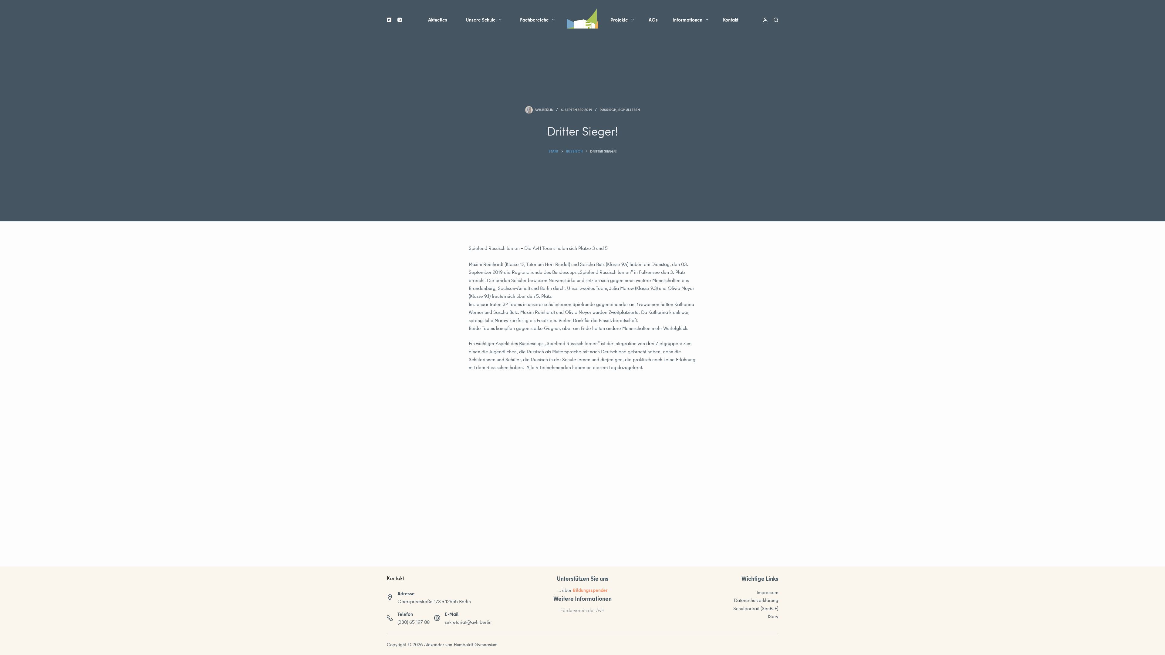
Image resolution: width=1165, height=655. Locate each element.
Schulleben (629, 109)
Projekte (619, 19)
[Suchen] (776, 20)
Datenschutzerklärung (756, 600)
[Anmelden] (765, 20)
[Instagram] (399, 20)
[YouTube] (389, 20)
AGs (653, 19)
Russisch (607, 109)
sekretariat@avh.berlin (468, 622)
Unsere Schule (481, 19)
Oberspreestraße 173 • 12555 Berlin (434, 601)
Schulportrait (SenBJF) (755, 608)
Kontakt (730, 19)
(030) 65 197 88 (413, 622)
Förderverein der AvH (582, 610)
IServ (773, 616)
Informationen (687, 19)
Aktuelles (437, 19)
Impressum (767, 592)
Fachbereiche (534, 19)
